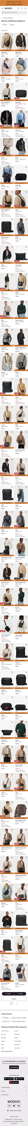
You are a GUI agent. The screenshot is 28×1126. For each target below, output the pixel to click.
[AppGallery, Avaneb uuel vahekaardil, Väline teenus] (14, 1082)
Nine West (17, 1044)
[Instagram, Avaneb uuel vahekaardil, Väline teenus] (9, 1106)
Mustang (3, 1037)
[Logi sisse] (18, 8)
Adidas (3, 1041)
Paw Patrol (17, 1048)
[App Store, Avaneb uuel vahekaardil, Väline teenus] (19, 1078)
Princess (3, 1034)
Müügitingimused (9, 1119)
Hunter (16, 1037)
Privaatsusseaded (18, 1119)
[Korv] (25, 8)
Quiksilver (17, 1034)
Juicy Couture (5, 1031)
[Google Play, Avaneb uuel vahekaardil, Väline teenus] (9, 1078)
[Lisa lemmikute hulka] (12, 34)
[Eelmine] (2, 3)
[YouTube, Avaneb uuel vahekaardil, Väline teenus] (14, 1106)
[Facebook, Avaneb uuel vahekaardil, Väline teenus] (19, 1106)
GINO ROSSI (17, 1041)
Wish (2, 1048)
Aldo (2, 1044)
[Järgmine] (26, 3)
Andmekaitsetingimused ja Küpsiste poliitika (13, 1121)
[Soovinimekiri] (22, 8)
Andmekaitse (14, 1123)
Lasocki (16, 1031)
